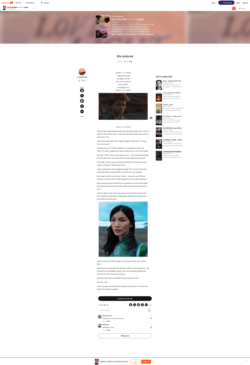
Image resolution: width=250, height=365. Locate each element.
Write (214, 3)
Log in (135, 362)
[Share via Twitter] (82, 96)
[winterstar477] (100, 317)
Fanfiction (115, 22)
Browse (18, 3)
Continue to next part (125, 299)
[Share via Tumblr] (82, 106)
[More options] (151, 316)
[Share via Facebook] (82, 90)
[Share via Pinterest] (82, 101)
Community (30, 3)
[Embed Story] (82, 111)
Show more (125, 336)
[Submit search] (42, 2)
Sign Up (146, 362)
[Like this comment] (151, 318)
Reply (108, 321)
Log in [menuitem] (238, 3)
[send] (149, 310)
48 (131, 61)
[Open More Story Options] (82, 117)
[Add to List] (234, 8)
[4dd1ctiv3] (100, 326)
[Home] (7, 2)
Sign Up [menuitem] (245, 3)
